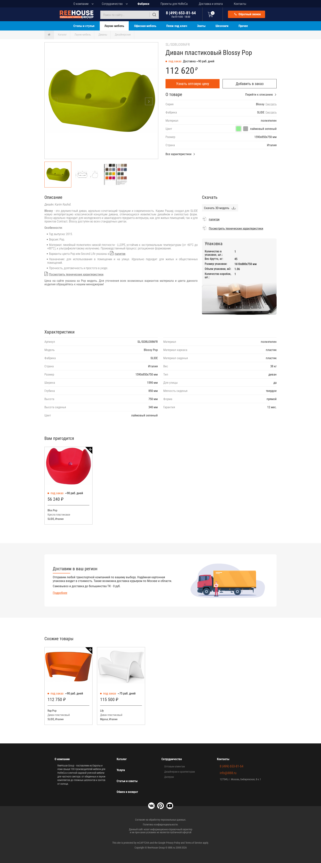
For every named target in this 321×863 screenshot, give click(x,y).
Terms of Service (193, 842)
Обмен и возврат (127, 792)
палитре (120, 254)
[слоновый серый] (246, 129)
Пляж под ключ (176, 26)
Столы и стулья (83, 26)
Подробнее (60, 593)
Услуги (121, 770)
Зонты (201, 26)
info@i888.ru (228, 773)
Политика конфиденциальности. (160, 824)
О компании (80, 4)
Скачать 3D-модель (216, 208)
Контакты (240, 4)
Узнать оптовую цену (192, 83)
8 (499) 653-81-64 (181, 14)
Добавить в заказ (250, 83)
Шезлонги (221, 26)
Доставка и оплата (211, 4)
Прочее (243, 26)
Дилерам (169, 776)
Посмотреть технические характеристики (76, 274)
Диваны (102, 34)
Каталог (62, 34)
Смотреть (271, 104)
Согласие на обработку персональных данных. (160, 819)
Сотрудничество (112, 4)
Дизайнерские (123, 34)
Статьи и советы (127, 781)
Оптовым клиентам (174, 766)
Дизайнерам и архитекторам (179, 771)
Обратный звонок (249, 14)
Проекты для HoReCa (174, 4)
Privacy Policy (173, 842)
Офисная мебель (145, 26)
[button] (149, 101)
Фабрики (143, 4)
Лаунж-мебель (114, 26)
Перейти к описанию (259, 94)
